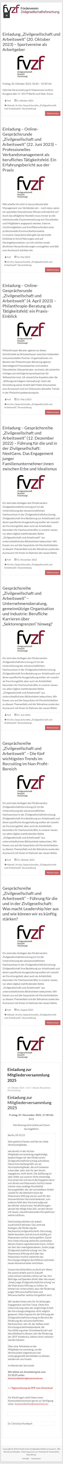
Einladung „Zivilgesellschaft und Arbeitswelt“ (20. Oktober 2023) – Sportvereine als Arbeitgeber (31, 42)
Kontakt (25, 1458)
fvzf (9, 100)
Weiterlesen (53, 113)
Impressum (36, 1458)
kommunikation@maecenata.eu (25, 1378)
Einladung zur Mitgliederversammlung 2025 (28, 1075)
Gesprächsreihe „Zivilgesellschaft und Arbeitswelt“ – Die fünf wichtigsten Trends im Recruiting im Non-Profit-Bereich (25, 756)
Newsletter (45, 1087)
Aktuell (10, 105)
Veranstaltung (29, 108)
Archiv (18, 105)
